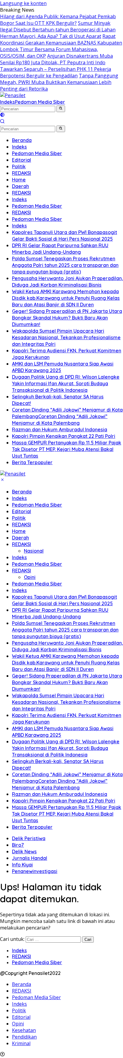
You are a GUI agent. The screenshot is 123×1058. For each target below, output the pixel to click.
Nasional (34, 551)
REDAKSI (21, 525)
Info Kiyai (22, 865)
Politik (19, 518)
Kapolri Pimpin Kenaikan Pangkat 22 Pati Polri (63, 801)
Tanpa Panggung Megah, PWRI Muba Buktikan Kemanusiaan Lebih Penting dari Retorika (59, 82)
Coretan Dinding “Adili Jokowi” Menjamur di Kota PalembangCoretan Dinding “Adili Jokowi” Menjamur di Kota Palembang (67, 781)
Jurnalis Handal (29, 858)
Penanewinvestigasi (34, 871)
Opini (30, 577)
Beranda (22, 492)
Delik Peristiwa (28, 838)
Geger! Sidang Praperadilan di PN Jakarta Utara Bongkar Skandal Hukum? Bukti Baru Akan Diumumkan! (67, 682)
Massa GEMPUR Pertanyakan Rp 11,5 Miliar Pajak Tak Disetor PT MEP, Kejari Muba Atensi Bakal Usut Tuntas (66, 813)
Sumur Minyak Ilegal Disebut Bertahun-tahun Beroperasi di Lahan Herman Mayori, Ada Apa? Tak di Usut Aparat (58, 29)
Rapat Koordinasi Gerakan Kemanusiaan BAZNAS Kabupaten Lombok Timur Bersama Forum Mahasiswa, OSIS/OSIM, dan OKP (61, 46)
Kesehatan (24, 1030)
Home (19, 531)
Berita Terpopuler (32, 827)
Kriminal (21, 1043)
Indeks (7, 102)
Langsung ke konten (23, 3)
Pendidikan (24, 1036)
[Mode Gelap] (2, 115)
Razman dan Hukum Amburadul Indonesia (59, 794)
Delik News (24, 851)
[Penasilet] (12, 95)
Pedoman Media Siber (40, 102)
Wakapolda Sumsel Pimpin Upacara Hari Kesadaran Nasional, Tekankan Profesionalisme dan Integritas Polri (66, 702)
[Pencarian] (2, 122)
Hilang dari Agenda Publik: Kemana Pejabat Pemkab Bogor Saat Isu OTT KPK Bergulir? (58, 19)
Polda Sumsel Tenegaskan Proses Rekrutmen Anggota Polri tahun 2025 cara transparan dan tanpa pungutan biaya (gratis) (65, 629)
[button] (60, 109)
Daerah (20, 538)
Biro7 (18, 845)
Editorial (21, 511)
